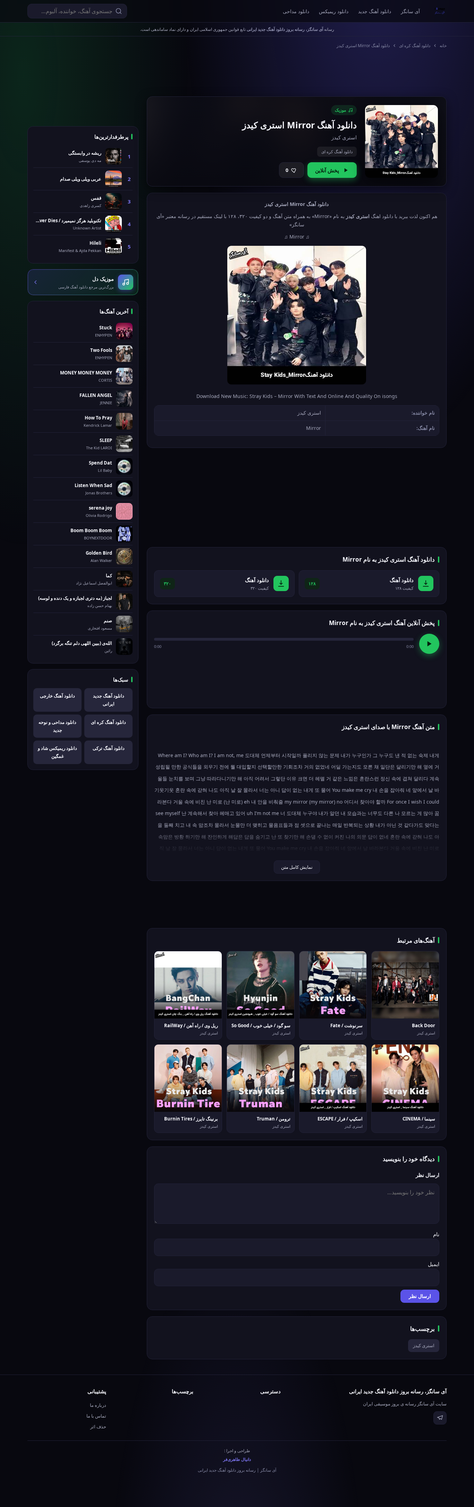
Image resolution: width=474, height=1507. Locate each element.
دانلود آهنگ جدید (374, 11)
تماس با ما (96, 1416)
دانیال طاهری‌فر (237, 1459)
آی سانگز (410, 11)
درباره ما (98, 1405)
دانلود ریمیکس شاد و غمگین (57, 752)
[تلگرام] (440, 1417)
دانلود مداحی (296, 11)
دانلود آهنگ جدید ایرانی (108, 700)
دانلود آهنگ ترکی (109, 748)
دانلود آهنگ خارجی (57, 696)
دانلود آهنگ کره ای (414, 46)
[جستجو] (118, 11)
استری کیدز (423, 1345)
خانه (443, 46)
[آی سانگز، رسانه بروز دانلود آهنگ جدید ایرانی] (440, 11)
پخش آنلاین (327, 170)
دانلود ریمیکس (333, 11)
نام (436, 1234)
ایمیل (433, 1264)
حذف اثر (98, 1426)
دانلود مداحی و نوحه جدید (57, 726)
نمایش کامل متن (297, 867)
